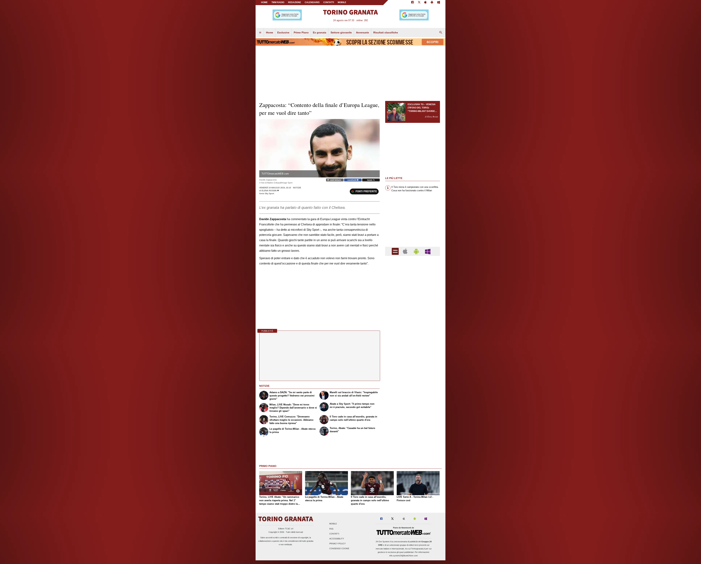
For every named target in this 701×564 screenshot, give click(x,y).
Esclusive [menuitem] (283, 32)
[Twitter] (419, 2)
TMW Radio (277, 2)
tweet (370, 180)
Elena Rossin (269, 190)
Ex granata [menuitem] (319, 32)
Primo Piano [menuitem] (301, 32)
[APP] (396, 251)
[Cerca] (441, 32)
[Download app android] (431, 2)
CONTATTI (328, 2)
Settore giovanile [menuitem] (341, 32)
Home (264, 2)
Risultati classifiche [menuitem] (385, 32)
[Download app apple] (425, 2)
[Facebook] (412, 2)
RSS (331, 529)
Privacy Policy (337, 544)
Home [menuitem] (269, 32)
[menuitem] (260, 32)
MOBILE (342, 2)
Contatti (334, 534)
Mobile (333, 524)
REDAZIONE (294, 2)
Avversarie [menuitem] (362, 32)
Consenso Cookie (339, 549)
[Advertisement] (412, 400)
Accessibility (336, 539)
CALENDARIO (312, 2)
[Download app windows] (438, 2)
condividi (352, 180)
